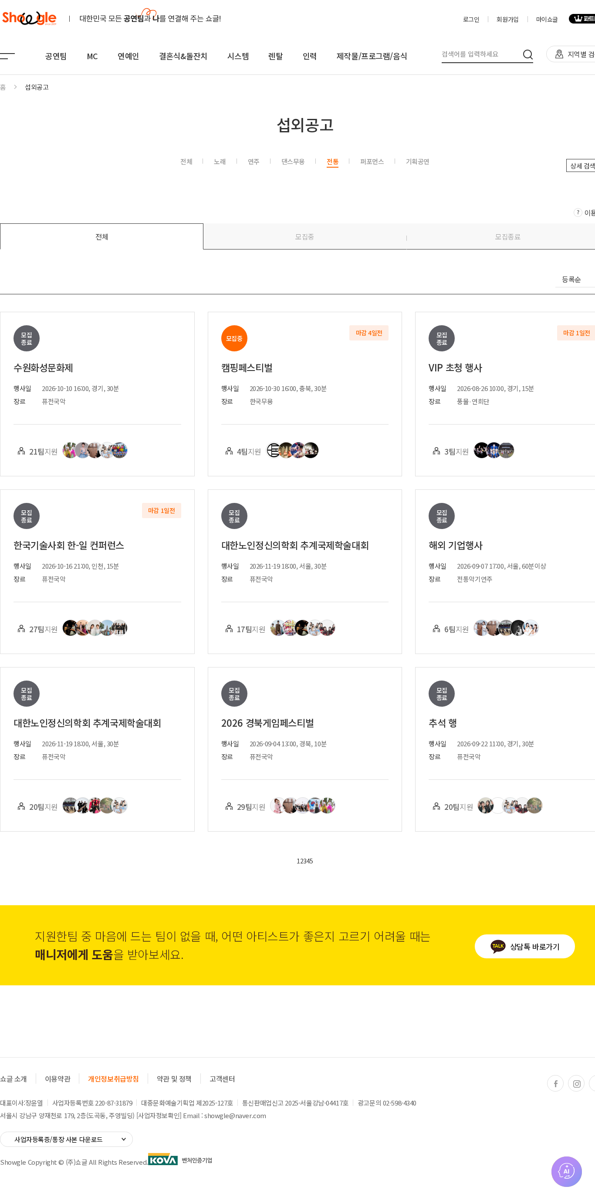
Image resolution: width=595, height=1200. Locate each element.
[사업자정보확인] (159, 1115)
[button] (101, 236)
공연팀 (56, 55)
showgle (29, 19)
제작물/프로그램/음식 (372, 55)
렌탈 (275, 55)
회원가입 (507, 19)
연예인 (128, 55)
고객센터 (222, 1078)
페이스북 (556, 1083)
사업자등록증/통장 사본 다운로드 (58, 1139)
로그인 (471, 19)
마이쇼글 (547, 19)
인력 (310, 55)
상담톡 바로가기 (535, 946)
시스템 (238, 55)
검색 (528, 54)
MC (92, 55)
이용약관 (57, 1078)
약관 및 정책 (174, 1078)
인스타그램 (576, 1083)
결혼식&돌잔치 (183, 55)
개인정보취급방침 (113, 1078)
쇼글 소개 (13, 1078)
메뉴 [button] (7, 56)
